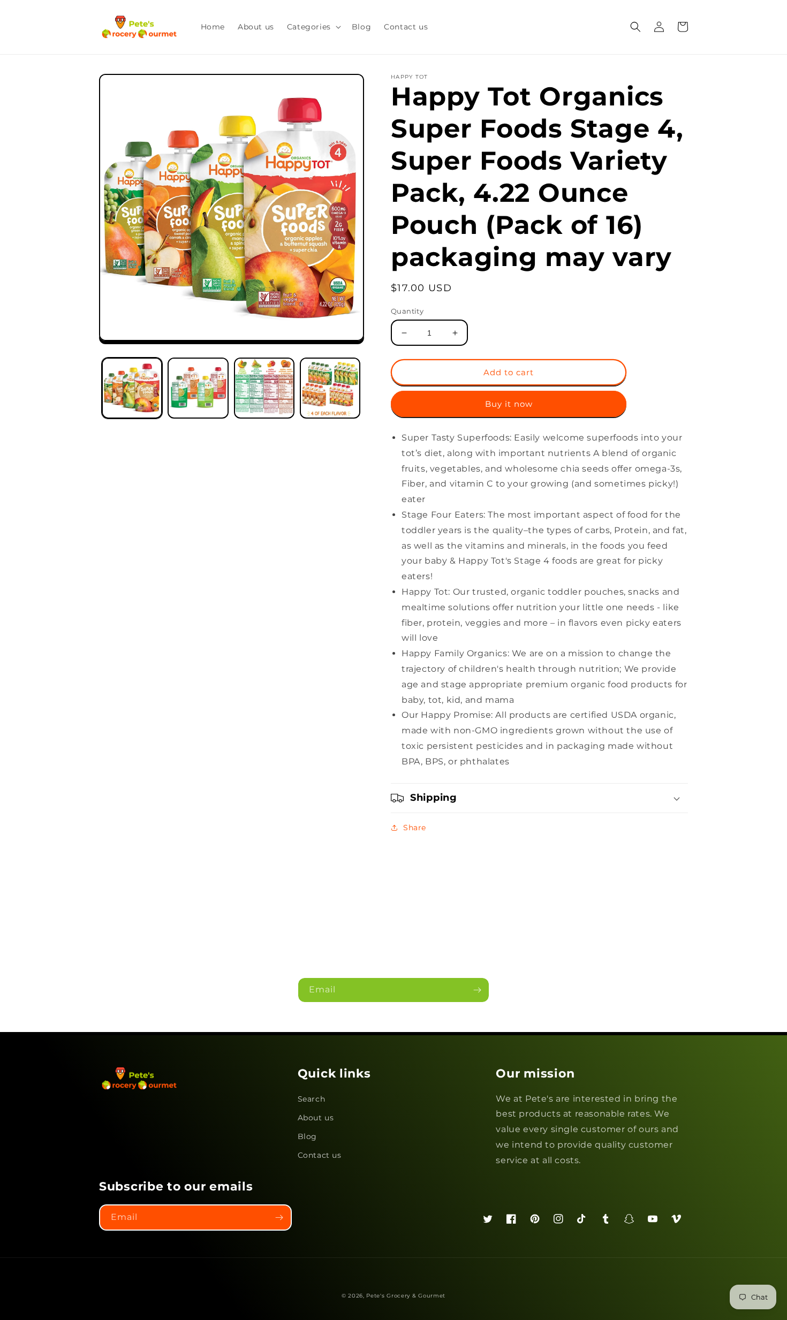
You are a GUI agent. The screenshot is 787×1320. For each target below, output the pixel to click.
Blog (307, 1136)
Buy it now (509, 404)
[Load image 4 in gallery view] (330, 388)
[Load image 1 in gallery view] (132, 388)
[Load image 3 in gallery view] (264, 388)
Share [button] (414, 827)
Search (312, 1099)
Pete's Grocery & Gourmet (405, 1295)
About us (316, 1117)
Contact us (320, 1155)
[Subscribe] (477, 990)
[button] (313, 27)
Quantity (407, 311)
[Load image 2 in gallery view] (198, 388)
